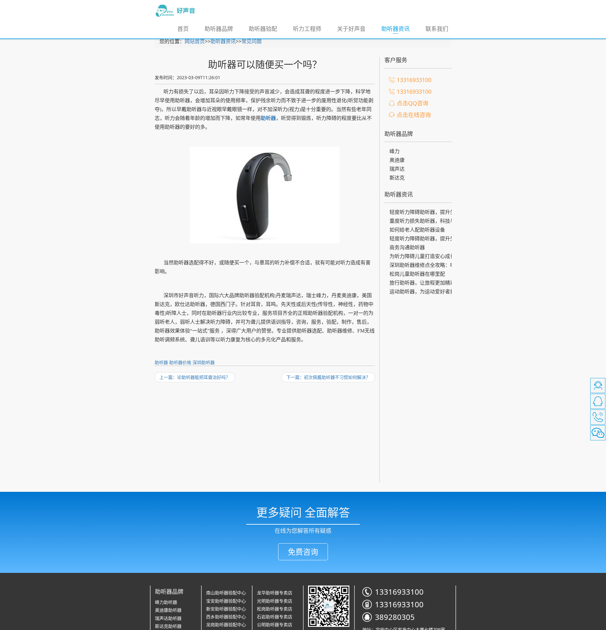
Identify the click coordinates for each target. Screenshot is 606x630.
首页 (183, 28)
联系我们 (436, 28)
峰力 (394, 151)
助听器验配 (263, 28)
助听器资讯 (399, 28)
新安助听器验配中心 (226, 609)
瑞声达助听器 (168, 618)
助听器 (161, 362)
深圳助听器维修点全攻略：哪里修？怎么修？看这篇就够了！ (424, 265)
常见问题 (251, 41)
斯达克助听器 (168, 626)
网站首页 (195, 41)
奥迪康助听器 (168, 610)
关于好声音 (351, 28)
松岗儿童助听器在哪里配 (417, 273)
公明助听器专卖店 (274, 624)
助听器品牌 (219, 28)
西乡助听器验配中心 (226, 617)
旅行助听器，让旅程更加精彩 (422, 282)
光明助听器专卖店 (274, 601)
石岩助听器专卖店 (274, 617)
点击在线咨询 (414, 115)
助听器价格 (180, 362)
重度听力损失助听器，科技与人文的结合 (424, 221)
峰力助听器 (166, 602)
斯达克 (397, 177)
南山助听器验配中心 (226, 593)
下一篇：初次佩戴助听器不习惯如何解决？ (328, 377)
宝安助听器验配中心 (226, 601)
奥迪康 (397, 159)
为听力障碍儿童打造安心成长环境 (424, 257)
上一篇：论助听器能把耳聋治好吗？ (194, 377)
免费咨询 (303, 551)
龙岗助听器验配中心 (226, 624)
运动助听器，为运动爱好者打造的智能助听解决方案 (424, 292)
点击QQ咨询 (412, 103)
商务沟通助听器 (407, 247)
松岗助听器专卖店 (274, 609)
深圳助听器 (204, 362)
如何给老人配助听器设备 (417, 229)
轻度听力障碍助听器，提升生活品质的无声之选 (424, 212)
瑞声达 (397, 168)
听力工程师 (307, 28)
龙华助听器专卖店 (274, 593)
